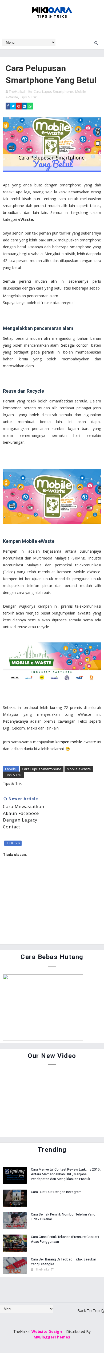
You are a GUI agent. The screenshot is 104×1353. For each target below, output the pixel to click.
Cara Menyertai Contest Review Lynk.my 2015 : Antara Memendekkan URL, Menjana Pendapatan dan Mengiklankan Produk (66, 1174)
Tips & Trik (28, 97)
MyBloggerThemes (52, 1337)
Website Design (46, 1331)
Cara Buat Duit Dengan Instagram (56, 1192)
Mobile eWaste (79, 769)
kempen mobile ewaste (75, 741)
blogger (13, 843)
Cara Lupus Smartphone (53, 91)
